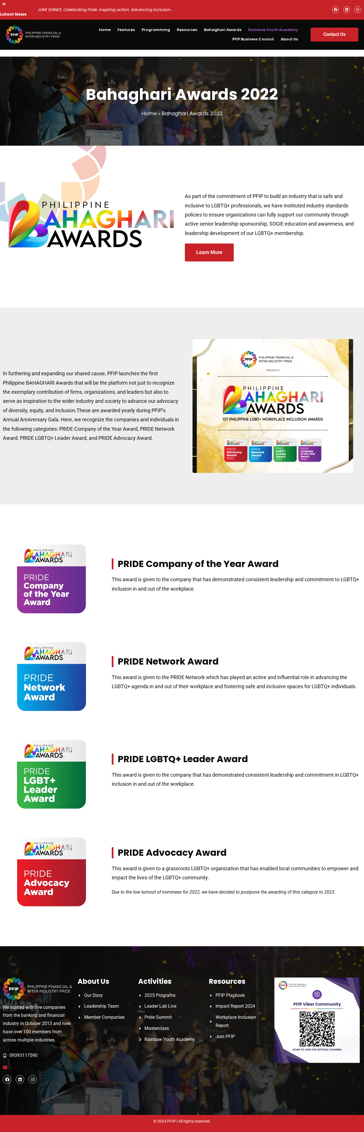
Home (105, 29)
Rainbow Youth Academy (273, 29)
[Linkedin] (346, 9)
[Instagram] (357, 9)
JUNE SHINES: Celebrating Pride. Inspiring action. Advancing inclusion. (104, 10)
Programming (156, 29)
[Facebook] (335, 9)
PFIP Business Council (253, 39)
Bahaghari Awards (222, 29)
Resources (187, 29)
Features (126, 29)
